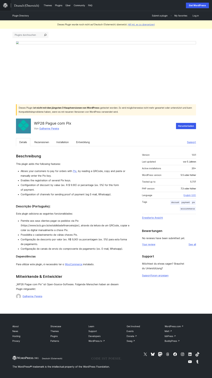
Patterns (54, 341)
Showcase (55, 326)
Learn (91, 326)
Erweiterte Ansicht (152, 217)
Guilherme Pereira (49, 128)
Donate (132, 336)
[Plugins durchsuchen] (45, 35)
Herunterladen (186, 126)
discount (175, 202)
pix (193, 202)
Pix (75, 171)
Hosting (16, 336)
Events (130, 331)
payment (186, 202)
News (15, 331)
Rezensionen (41, 142)
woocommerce (188, 209)
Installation (62, 142)
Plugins (54, 336)
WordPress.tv (96, 341)
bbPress (170, 336)
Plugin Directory (20, 15)
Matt (168, 331)
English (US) (190, 195)
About (15, 326)
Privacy (16, 341)
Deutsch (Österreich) (52, 358)
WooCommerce (73, 264)
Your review (148, 244)
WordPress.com (174, 326)
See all (192, 244)
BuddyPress (172, 341)
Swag (131, 341)
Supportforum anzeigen (155, 275)
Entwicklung (83, 142)
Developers (94, 336)
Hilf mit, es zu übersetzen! (141, 24)
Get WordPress (197, 5)
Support (191, 142)
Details (23, 142)
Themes (54, 331)
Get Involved (133, 326)
